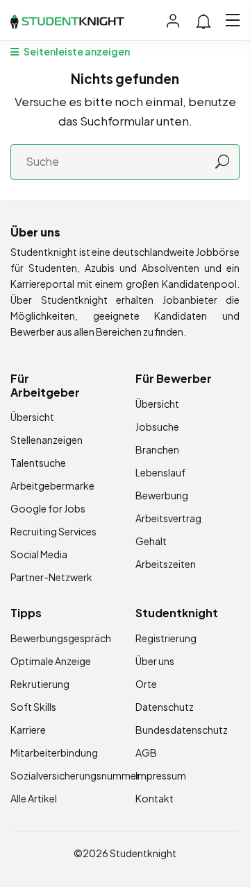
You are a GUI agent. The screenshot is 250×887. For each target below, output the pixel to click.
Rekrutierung (39, 684)
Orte (146, 684)
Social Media (38, 554)
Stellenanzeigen (46, 439)
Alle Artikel (33, 798)
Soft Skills (33, 706)
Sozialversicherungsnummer (75, 775)
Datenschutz (164, 706)
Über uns (154, 661)
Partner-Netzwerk (51, 577)
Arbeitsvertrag (168, 518)
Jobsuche (157, 426)
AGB (146, 752)
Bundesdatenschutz (181, 729)
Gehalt (151, 541)
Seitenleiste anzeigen (76, 51)
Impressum (160, 775)
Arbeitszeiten (165, 564)
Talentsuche (38, 462)
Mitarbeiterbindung (54, 752)
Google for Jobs (47, 508)
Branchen (157, 449)
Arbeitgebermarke (52, 485)
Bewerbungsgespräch (60, 638)
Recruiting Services (53, 531)
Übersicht (32, 417)
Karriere (28, 729)
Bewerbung (161, 495)
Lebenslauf (160, 472)
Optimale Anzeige (50, 661)
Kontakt (154, 798)
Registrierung (166, 638)
